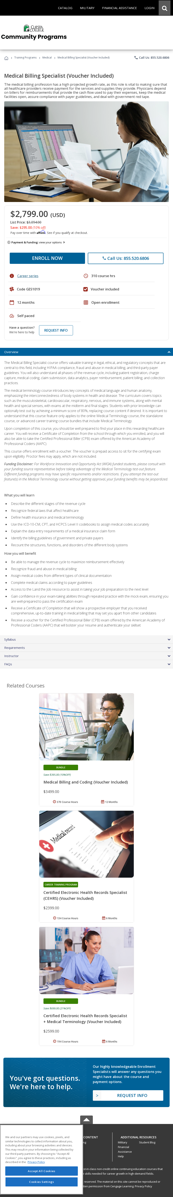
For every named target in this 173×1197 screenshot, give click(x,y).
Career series (27, 276)
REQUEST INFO (56, 330)
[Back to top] (86, 1136)
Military (122, 1142)
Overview (11, 352)
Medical (47, 57)
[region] (41, 1159)
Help (121, 1156)
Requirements (14, 647)
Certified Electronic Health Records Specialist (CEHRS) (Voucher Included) (85, 895)
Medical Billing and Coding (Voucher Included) (85, 782)
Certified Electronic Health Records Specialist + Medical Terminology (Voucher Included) (85, 1018)
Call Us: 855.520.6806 (151, 58)
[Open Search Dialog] (164, 7)
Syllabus (10, 639)
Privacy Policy (143, 1186)
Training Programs (25, 57)
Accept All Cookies (41, 1171)
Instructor (11, 656)
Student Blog (147, 1142)
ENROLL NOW (47, 258)
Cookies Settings (41, 1182)
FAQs (8, 664)
